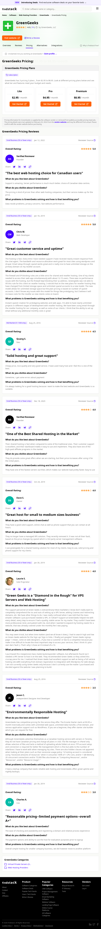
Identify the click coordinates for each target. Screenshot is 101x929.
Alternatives (42, 45)
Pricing (29, 45)
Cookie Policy (7, 926)
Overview (7, 45)
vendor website (60, 122)
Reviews (18, 45)
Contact (5, 890)
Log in (84, 888)
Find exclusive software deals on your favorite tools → (62, 2)
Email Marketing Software (48, 898)
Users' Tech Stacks (29, 894)
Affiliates (5, 896)
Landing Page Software (50, 905)
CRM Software (47, 889)
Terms (16, 926)
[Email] (25, 167)
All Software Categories (46, 914)
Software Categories (29, 885)
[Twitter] (14, 167)
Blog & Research (68, 885)
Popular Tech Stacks (29, 891)
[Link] (30, 167)
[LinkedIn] (19, 167)
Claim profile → (50, 54)
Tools (64, 891)
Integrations (56, 45)
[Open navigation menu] (97, 8)
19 (33, 27)
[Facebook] (97, 924)
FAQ (3, 893)
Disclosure (49, 926)
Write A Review (27, 897)
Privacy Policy (26, 926)
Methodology (38, 926)
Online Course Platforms (47, 909)
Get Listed (85, 885)
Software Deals (27, 888)
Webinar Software (48, 902)
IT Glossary (66, 888)
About (4, 887)
